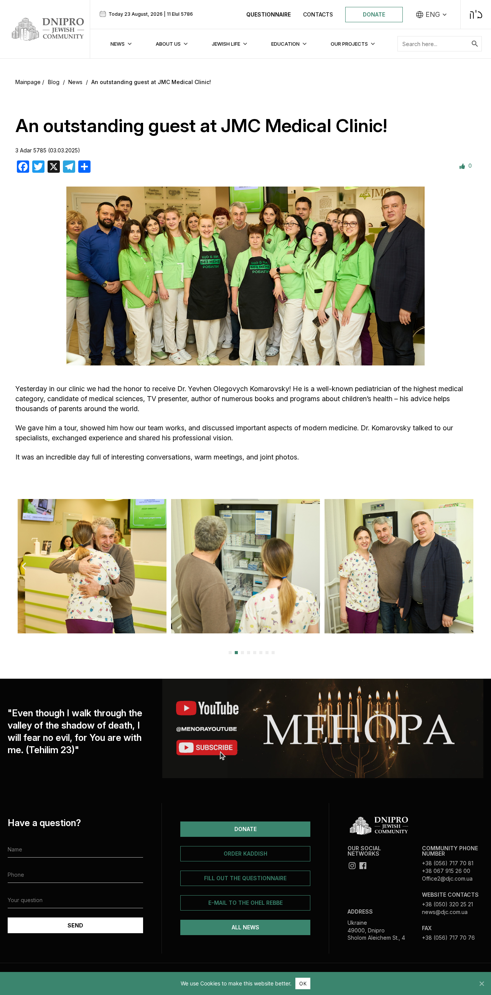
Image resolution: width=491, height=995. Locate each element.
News (75, 82)
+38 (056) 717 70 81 (447, 863)
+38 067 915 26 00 (446, 871)
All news (245, 927)
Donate (374, 14)
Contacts (318, 14)
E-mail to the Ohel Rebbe (245, 902)
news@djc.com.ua (445, 912)
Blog (53, 82)
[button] (24, 566)
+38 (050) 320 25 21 (447, 904)
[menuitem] (431, 14)
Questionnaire (268, 14)
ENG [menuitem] (432, 14)
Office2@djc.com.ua (447, 878)
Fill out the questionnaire (245, 878)
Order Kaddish (245, 853)
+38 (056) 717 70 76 (448, 937)
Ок (302, 983)
